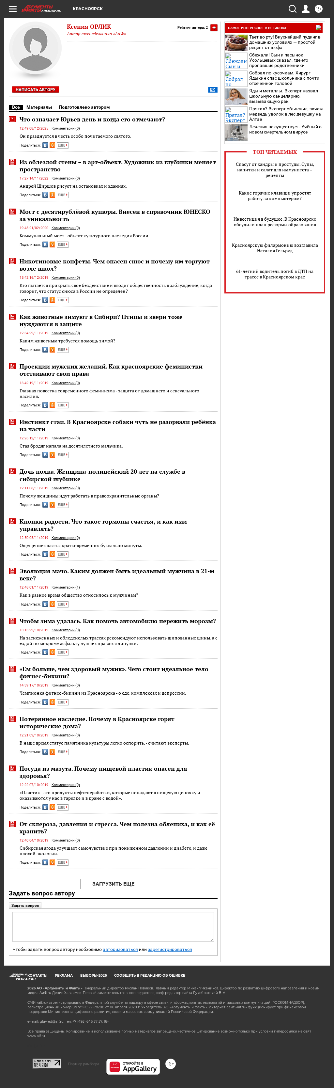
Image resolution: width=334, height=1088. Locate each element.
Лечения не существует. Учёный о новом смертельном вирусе (285, 129)
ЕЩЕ (62, 145)
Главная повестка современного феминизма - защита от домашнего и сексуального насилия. (109, 393)
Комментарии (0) (66, 128)
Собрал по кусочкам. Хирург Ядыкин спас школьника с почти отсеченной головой (284, 78)
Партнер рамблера (83, 1064)
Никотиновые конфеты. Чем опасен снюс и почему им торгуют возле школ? (115, 264)
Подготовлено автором (84, 107)
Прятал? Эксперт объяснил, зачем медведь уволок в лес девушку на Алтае (286, 114)
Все (16, 107)
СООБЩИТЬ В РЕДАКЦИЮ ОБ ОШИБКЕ (149, 975)
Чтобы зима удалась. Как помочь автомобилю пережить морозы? (118, 621)
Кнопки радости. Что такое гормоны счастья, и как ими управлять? (103, 524)
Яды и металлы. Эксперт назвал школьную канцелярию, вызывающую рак (283, 96)
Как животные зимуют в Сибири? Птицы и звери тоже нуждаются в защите (101, 320)
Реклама (64, 975)
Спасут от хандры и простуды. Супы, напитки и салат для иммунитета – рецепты (275, 169)
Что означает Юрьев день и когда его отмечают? (92, 119)
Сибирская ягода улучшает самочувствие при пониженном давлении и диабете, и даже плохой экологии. (113, 851)
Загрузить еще (113, 884)
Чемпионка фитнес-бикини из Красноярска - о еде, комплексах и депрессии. (103, 693)
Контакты (37, 975)
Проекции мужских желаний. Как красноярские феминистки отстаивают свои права (111, 369)
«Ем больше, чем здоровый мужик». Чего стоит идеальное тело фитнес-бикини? (114, 672)
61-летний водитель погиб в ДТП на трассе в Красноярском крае (274, 273)
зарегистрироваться (170, 949)
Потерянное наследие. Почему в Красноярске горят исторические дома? (97, 722)
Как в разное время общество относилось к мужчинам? (79, 595)
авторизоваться (120, 949)
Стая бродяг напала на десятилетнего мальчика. (71, 446)
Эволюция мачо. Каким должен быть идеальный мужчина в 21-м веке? (117, 574)
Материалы (39, 107)
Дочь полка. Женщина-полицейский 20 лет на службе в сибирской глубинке (102, 474)
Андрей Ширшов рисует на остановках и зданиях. (73, 186)
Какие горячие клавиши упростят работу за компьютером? (275, 195)
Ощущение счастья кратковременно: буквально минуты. (81, 545)
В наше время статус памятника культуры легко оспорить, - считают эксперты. (104, 743)
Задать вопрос (25, 905)
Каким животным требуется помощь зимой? (67, 340)
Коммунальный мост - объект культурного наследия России (84, 235)
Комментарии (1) (66, 587)
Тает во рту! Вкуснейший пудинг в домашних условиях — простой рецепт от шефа (285, 42)
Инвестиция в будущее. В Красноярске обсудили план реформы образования (275, 221)
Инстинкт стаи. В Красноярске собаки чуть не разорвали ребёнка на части (118, 425)
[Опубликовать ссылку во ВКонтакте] (45, 145)
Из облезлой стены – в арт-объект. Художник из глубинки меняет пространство (118, 165)
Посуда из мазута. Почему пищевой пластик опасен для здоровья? (103, 772)
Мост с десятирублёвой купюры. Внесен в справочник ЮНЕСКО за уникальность (115, 215)
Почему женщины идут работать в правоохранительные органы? (89, 495)
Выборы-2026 (93, 975)
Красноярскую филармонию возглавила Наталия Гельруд (275, 247)
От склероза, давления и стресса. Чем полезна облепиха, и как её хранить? (117, 827)
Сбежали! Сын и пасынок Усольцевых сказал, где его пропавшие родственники (278, 60)
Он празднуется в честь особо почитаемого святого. (75, 136)
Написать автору (35, 89)
